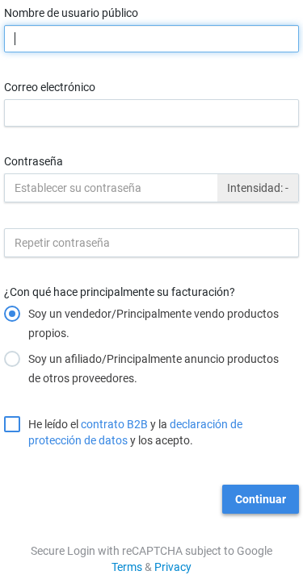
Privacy (172, 566)
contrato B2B (114, 424)
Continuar (260, 499)
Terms (127, 566)
